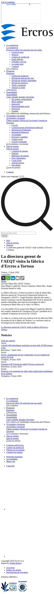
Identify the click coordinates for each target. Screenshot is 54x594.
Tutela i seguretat (19, 85)
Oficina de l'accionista (29, 120)
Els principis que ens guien (31, 50)
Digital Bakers (15, 563)
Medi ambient (17, 102)
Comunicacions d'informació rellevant (27, 127)
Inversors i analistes (20, 137)
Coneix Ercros (17, 52)
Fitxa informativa (19, 158)
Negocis (15, 55)
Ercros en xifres (12, 50)
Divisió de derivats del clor (23, 78)
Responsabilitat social (20, 106)
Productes (10, 71)
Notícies (15, 153)
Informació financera (20, 132)
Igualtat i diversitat (26, 97)
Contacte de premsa (20, 151)
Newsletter (16, 165)
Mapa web (10, 461)
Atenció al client (18, 87)
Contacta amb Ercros (15, 445)
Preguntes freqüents (14, 457)
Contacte (15, 66)
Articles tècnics (18, 163)
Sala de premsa (12, 146)
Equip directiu (17, 59)
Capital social (17, 139)
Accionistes (16, 135)
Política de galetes (13, 570)
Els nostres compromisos (22, 99)
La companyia (12, 45)
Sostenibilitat (11, 92)
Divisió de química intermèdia (24, 80)
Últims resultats (12, 120)
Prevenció (16, 109)
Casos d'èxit (16, 160)
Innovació (16, 104)
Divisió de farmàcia (20, 83)
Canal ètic (10, 466)
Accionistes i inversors (15, 116)
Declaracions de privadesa (17, 572)
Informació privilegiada (21, 130)
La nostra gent (17, 64)
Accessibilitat (11, 459)
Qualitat (15, 111)
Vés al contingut (8, 2)
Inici (8, 240)
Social (3, 281)
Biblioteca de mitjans (20, 156)
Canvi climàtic (12, 97)
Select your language (9, 176)
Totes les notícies (8, 341)
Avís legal (10, 568)
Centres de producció (20, 57)
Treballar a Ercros (19, 62)
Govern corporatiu (19, 142)
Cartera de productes (20, 76)
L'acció (15, 125)
